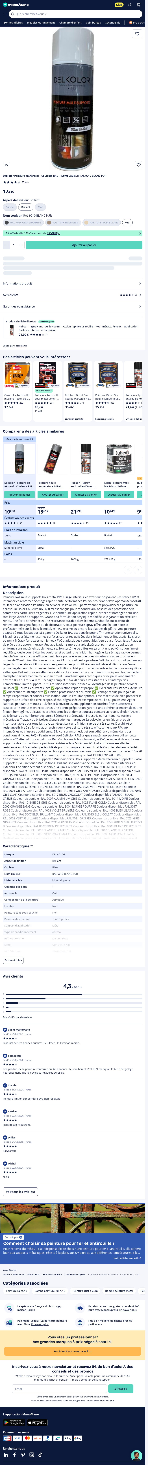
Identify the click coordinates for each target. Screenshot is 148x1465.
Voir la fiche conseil (126, 1258)
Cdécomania (20, 345)
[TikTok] (40, 1455)
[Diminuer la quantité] (6, 245)
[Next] (138, 570)
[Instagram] (32, 1455)
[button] (72, 328)
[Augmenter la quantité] (21, 245)
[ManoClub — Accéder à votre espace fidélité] (119, 5)
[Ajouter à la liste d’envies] (138, 164)
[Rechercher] (12, 14)
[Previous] (128, 570)
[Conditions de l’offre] (140, 233)
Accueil (6, 1274)
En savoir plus (107, 1400)
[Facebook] (14, 1455)
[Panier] (138, 5)
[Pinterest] (23, 1455)
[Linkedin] (6, 1455)
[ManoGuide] (136, 1456)
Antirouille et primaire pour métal (83, 1274)
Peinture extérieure (38, 1274)
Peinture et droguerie (23, 1274)
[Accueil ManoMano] (57, 5)
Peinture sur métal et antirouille (59, 1274)
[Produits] (5, 14)
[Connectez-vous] (130, 5)
